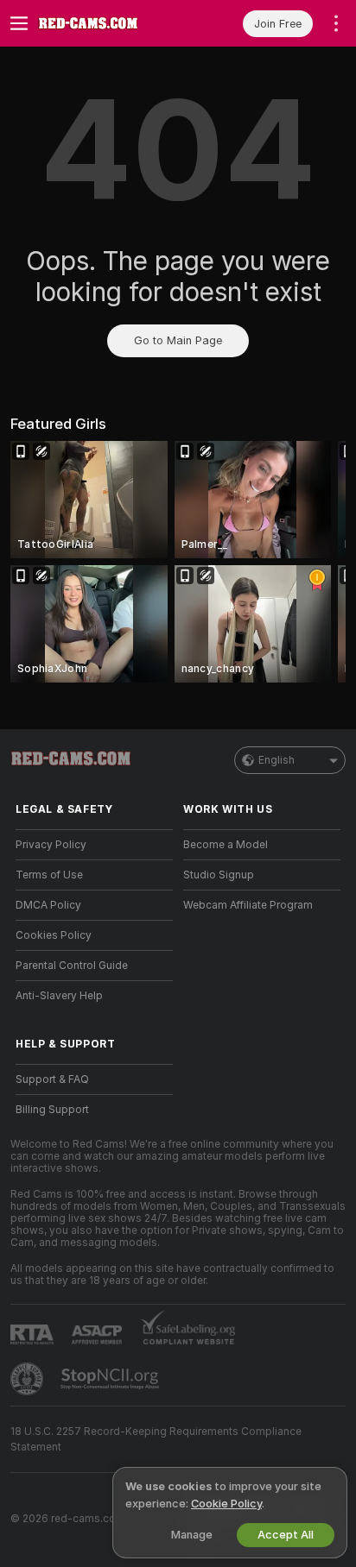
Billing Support (52, 1110)
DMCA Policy (48, 905)
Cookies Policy (54, 935)
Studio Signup (218, 875)
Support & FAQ (52, 1079)
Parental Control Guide (72, 966)
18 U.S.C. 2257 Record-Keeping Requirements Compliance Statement (156, 1439)
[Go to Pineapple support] (28, 1378)
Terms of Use (49, 875)
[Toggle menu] (19, 23)
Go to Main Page (178, 340)
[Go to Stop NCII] (111, 1379)
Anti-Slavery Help (59, 996)
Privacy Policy (51, 845)
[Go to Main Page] (108, 23)
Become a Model (225, 845)
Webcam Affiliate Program (248, 905)
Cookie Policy (226, 1503)
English (276, 760)
